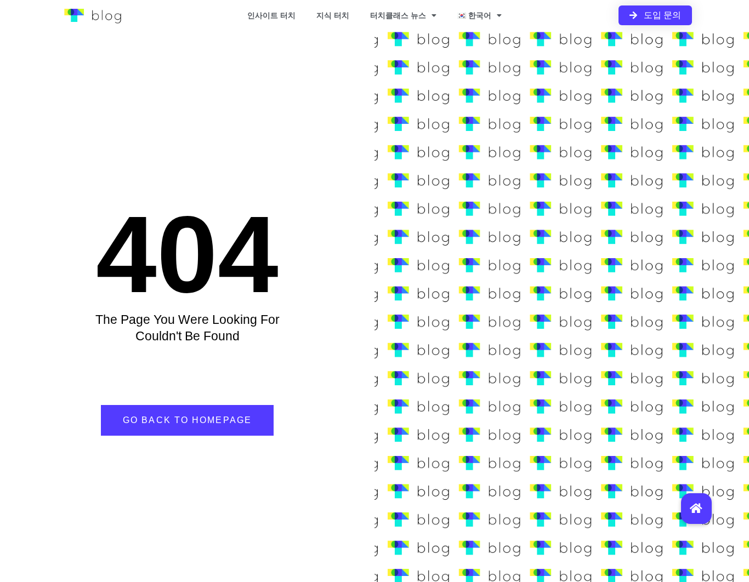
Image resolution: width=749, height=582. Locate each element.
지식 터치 (332, 15)
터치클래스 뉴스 (398, 15)
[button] (696, 508)
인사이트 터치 (271, 15)
